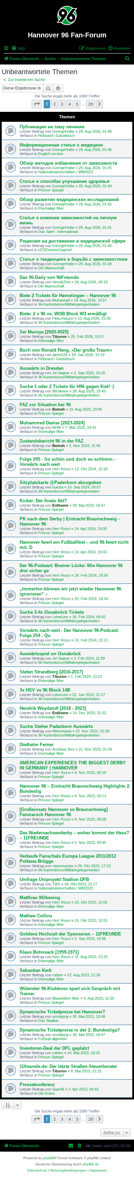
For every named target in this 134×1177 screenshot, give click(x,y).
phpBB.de (91, 1164)
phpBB (48, 1158)
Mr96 (56, 427)
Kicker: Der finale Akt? (43, 500)
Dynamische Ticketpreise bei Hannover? (62, 1011)
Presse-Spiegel (51, 190)
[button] (37, 104)
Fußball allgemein (52, 1039)
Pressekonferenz (37, 1084)
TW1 (56, 884)
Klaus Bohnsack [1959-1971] (49, 952)
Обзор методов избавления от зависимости (68, 163)
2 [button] (54, 104)
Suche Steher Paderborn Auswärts (56, 726)
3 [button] (62, 104)
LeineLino (60, 617)
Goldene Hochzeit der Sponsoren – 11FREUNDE (70, 934)
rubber (57, 975)
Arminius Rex (63, 749)
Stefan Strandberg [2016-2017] (51, 671)
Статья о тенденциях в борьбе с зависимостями (73, 259)
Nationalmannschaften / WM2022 (65, 172)
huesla (57, 487)
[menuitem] (18, 48)
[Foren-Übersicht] (67, 15)
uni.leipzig (60, 1016)
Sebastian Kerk (36, 970)
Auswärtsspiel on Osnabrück (50, 653)
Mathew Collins (36, 915)
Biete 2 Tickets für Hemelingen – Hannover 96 (68, 295)
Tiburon (59, 336)
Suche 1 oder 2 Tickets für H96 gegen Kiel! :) (67, 386)
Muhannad (61, 300)
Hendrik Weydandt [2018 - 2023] (53, 708)
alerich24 (59, 355)
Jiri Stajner (61, 373)
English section (50, 154)
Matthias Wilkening (40, 897)
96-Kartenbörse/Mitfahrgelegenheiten (69, 304)
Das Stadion (48, 1021)
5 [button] (77, 104)
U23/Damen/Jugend (54, 250)
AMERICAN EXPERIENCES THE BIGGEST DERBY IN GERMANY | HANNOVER (73, 765)
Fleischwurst (63, 318)
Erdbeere (60, 505)
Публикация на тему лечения (52, 126)
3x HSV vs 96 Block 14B (45, 690)
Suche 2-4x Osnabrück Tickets (52, 612)
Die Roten (46, 1093)
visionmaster (63, 866)
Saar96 (58, 1089)
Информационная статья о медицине (61, 145)
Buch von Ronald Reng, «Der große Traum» (66, 350)
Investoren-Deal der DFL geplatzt (54, 1048)
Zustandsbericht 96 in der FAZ (51, 441)
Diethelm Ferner (37, 744)
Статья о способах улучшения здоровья (65, 181)
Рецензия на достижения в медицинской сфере (72, 241)
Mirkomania (61, 731)
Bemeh (58, 409)
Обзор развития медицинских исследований (69, 199)
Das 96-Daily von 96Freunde (49, 277)
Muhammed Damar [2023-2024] (52, 422)
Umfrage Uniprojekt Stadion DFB (54, 879)
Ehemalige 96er (51, 208)
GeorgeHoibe (63, 131)
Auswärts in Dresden (42, 368)
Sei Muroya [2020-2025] (44, 331)
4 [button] (69, 104)
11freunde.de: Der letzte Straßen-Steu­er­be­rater (68, 1066)
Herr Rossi (61, 469)
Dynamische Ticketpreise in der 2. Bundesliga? (70, 1030)
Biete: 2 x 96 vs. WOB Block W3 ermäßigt (63, 313)
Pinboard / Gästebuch (56, 135)
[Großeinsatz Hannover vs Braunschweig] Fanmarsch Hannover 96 (64, 812)
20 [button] (90, 104)
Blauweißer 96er (65, 998)
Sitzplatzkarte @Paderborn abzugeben (60, 482)
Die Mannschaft (51, 268)
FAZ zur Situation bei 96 (45, 404)
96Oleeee (60, 391)
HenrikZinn (61, 282)
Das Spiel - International (58, 231)
